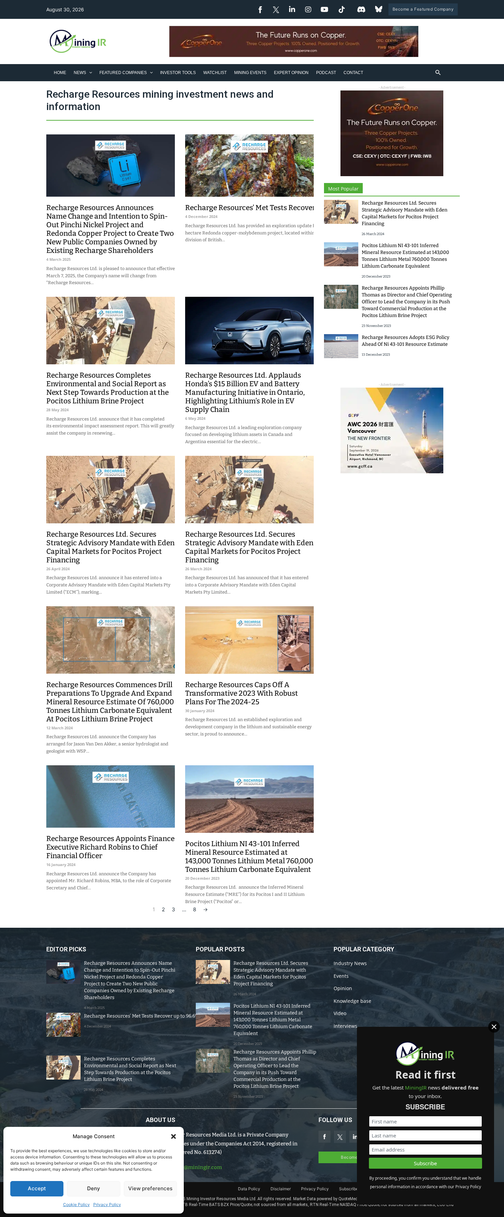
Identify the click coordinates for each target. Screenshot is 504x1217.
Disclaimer (281, 1188)
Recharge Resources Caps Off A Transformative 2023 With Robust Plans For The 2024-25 (241, 693)
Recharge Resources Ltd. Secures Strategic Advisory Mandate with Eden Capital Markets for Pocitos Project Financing (110, 547)
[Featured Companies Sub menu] (151, 72)
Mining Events (250, 72)
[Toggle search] (438, 72)
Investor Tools (178, 72)
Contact (353, 72)
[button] (173, 1136)
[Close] (494, 1027)
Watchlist (215, 72)
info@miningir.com (198, 1167)
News (80, 72)
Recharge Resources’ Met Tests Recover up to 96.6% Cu (275, 207)
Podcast (326, 72)
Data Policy (249, 1188)
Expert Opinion (291, 72)
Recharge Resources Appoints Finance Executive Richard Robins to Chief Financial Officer (110, 847)
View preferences (150, 1188)
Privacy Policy (107, 1204)
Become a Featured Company (423, 9)
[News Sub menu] (90, 72)
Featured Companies (123, 72)
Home (60, 72)
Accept (37, 1188)
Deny (93, 1188)
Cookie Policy (76, 1204)
